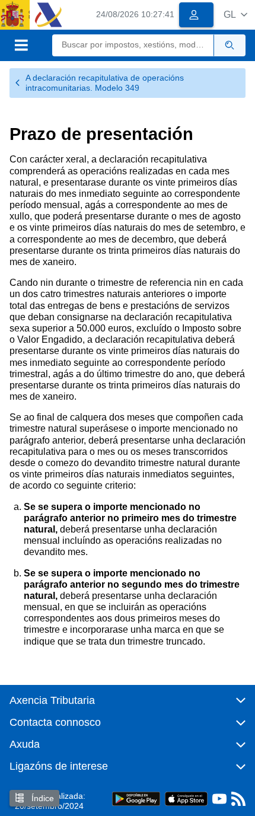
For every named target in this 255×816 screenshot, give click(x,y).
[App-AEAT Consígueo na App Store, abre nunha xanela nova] (186, 798)
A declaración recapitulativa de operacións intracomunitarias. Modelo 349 (105, 83)
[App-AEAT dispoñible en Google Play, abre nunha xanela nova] (136, 798)
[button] (235, 14)
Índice (41, 798)
